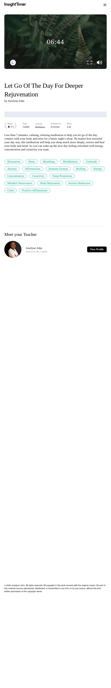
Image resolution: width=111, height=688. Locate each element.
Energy (98, 168)
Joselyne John (16, 100)
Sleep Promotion (62, 175)
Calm (10, 190)
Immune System (58, 168)
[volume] (99, 62)
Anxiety (12, 168)
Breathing (49, 161)
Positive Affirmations (34, 190)
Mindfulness (70, 161)
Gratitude (91, 161)
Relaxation (13, 161)
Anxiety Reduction (79, 183)
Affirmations (32, 168)
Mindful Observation (19, 183)
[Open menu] (105, 5)
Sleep (31, 161)
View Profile (97, 249)
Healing (80, 168)
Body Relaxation (50, 183)
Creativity (38, 175)
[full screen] (89, 62)
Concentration (15, 175)
